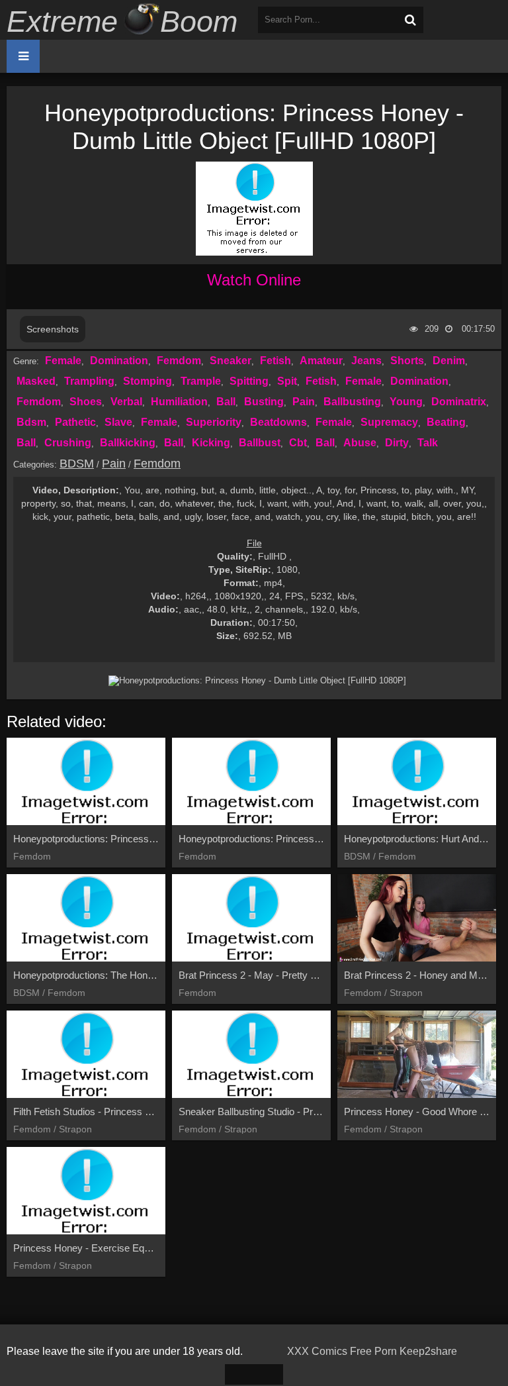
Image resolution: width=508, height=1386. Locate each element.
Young (406, 401)
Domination (119, 360)
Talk (427, 442)
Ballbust (259, 442)
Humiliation (179, 401)
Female (63, 360)
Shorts (407, 360)
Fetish (275, 360)
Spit (287, 381)
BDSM (77, 463)
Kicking (211, 442)
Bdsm (31, 422)
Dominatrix (458, 401)
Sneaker (230, 360)
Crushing (67, 442)
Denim (449, 360)
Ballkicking (127, 442)
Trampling (89, 381)
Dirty (397, 442)
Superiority (213, 422)
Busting (264, 401)
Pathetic (75, 422)
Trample (201, 381)
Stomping (147, 381)
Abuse (359, 442)
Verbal (126, 401)
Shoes (85, 401)
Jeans (366, 360)
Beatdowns (278, 422)
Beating (446, 422)
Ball (225, 401)
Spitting (249, 381)
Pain (303, 401)
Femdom (179, 360)
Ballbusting (352, 401)
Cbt (298, 442)
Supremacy (389, 422)
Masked (36, 381)
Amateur (321, 360)
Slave (118, 422)
